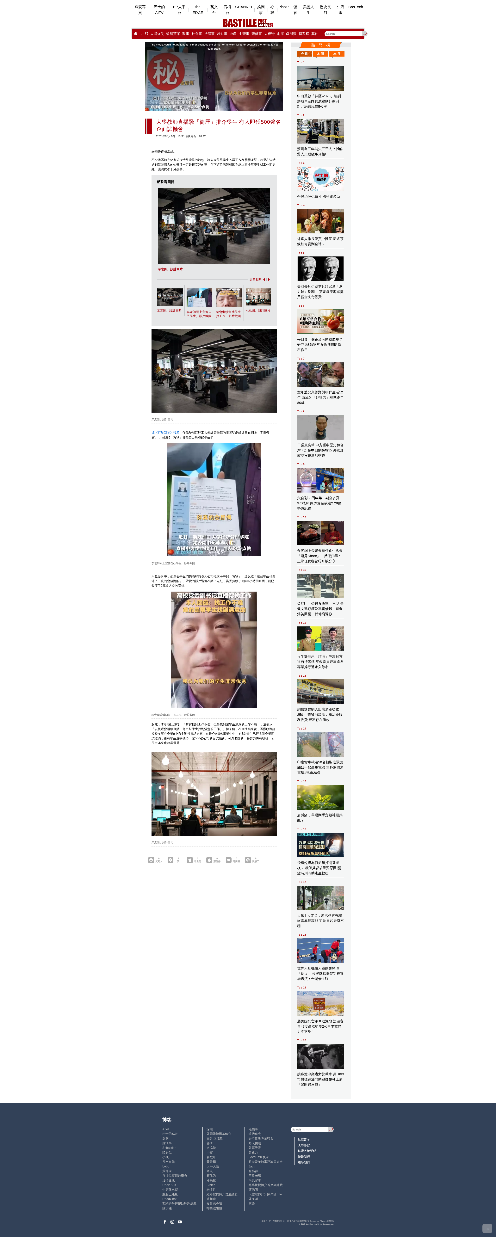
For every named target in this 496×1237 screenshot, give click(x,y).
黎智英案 (173, 34)
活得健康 (168, 1180)
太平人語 (213, 1166)
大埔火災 (157, 34)
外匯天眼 (255, 1147)
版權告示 (304, 1139)
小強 (165, 1157)
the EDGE (198, 10)
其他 (314, 34)
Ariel (165, 1129)
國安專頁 (140, 10)
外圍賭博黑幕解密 (219, 1133)
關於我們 (304, 1162)
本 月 (336, 53)
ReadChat (169, 1199)
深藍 (165, 1138)
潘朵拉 (211, 1180)
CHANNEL (244, 7)
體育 (295, 10)
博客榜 (304, 34)
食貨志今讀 (214, 1203)
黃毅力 (253, 1152)
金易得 (253, 1171)
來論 (252, 1203)
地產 (233, 34)
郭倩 (210, 1143)
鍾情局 (167, 1143)
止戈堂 (211, 1147)
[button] (263, 279)
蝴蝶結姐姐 (214, 1208)
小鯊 (210, 1152)
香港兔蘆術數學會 (174, 1175)
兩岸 (280, 34)
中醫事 (244, 34)
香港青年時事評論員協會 (266, 1161)
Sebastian (169, 1147)
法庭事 (209, 34)
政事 (185, 34)
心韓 (272, 10)
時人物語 (255, 1143)
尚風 (210, 1171)
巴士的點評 (170, 1133)
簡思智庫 (255, 1180)
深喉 (210, 1129)
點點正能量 (170, 1194)
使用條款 (304, 1145)
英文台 (214, 10)
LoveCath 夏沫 (259, 1157)
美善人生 (308, 10)
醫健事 (256, 34)
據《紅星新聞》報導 (165, 432)
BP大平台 (179, 10)
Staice (211, 1185)
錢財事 (222, 34)
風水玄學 (168, 1161)
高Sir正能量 (215, 1138)
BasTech (355, 7)
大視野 (269, 34)
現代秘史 (255, 1133)
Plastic (283, 7)
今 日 (304, 53)
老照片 (211, 1189)
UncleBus (169, 1185)
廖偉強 (211, 1175)
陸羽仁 (167, 1152)
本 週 (320, 53)
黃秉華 (211, 1161)
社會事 (197, 34)
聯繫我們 (304, 1156)
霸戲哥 (211, 1157)
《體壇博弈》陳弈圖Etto (265, 1194)
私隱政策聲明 (307, 1151)
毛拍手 (253, 1129)
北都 (144, 34)
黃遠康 (167, 1171)
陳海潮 (253, 1199)
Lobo (165, 1166)
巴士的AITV (159, 10)
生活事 (340, 10)
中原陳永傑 (170, 1189)
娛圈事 (261, 10)
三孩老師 (255, 1175)
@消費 (291, 34)
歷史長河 (325, 10)
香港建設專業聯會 (261, 1138)
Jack (252, 1166)
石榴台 (227, 10)
